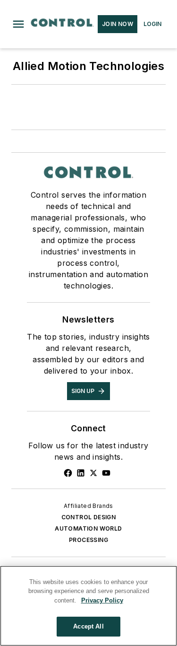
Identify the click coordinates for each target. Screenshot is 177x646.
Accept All (88, 626)
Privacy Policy (102, 600)
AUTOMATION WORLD (88, 528)
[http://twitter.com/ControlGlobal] (93, 473)
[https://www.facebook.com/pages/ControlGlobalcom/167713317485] (68, 473)
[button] (18, 24)
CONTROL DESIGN (88, 517)
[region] (88, 606)
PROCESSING (88, 539)
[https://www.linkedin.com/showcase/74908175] (80, 473)
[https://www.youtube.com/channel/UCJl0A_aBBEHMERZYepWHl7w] (106, 473)
